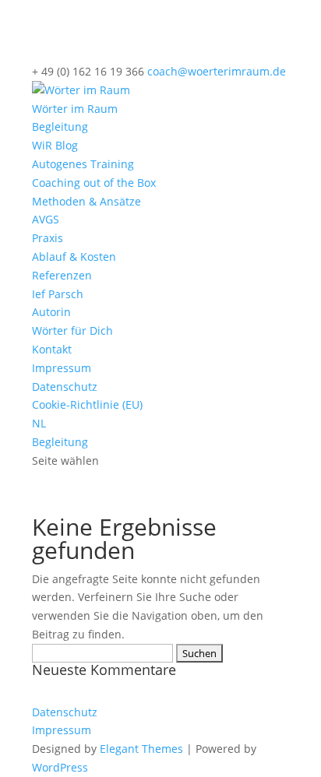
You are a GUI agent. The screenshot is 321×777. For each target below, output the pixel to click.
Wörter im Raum (75, 108)
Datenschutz (64, 386)
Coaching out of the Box (94, 182)
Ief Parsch (57, 294)
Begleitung (60, 126)
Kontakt (52, 349)
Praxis (47, 237)
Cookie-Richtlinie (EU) (87, 404)
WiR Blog (55, 145)
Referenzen (62, 275)
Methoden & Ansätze (86, 201)
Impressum (61, 367)
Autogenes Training (83, 163)
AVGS (45, 219)
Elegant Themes (141, 748)
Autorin (51, 311)
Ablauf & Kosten (74, 256)
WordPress (60, 767)
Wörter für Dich (72, 330)
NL (39, 423)
